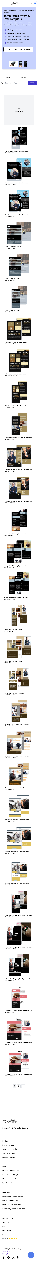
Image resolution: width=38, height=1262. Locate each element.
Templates (7, 10)
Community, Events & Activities (13, 1209)
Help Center (6, 1230)
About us (5, 1222)
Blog (3, 1226)
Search (33, 83)
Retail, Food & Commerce (11, 1205)
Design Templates (8, 1145)
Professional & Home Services (12, 1197)
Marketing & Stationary (10, 1171)
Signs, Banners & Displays (11, 1175)
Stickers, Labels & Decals (11, 1179)
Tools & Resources (8, 1153)
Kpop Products (7, 1183)
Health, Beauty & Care (10, 1201)
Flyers (14, 10)
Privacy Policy (6, 1254)
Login (4, 1234)
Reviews (5, 1239)
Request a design (8, 1157)
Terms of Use (6, 1251)
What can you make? (10, 1149)
